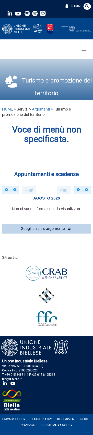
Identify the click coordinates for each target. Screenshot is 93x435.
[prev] (6, 190)
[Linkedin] (9, 13)
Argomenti (41, 109)
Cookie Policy (41, 419)
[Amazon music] (35, 13)
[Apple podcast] (43, 13)
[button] (87, 6)
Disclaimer (65, 419)
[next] (15, 190)
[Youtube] (18, 13)
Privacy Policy (14, 419)
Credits (85, 419)
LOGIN (74, 6)
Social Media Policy (57, 425)
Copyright (29, 425)
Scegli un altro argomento (44, 228)
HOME (7, 109)
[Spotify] (27, 13)
